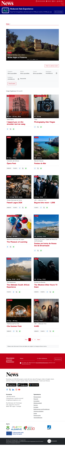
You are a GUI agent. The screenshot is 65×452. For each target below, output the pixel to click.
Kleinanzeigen (37, 397)
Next (38, 339)
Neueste (36, 399)
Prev (26, 339)
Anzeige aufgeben (38, 411)
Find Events (11, 83)
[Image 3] (37, 59)
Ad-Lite (60, 1)
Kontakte (36, 407)
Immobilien (36, 401)
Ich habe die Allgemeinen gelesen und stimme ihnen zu (38, 363)
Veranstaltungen (38, 417)
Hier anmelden (58, 12)
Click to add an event (52, 66)
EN (54, 1)
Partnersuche (37, 415)
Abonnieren (58, 359)
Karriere (36, 405)
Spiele (35, 413)
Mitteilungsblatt (38, 403)
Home (7, 24)
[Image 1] (31, 59)
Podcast (49, 1)
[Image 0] (28, 59)
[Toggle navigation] (62, 4)
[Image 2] (34, 59)
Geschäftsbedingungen (42, 362)
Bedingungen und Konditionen (42, 409)
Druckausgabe (41, 1)
